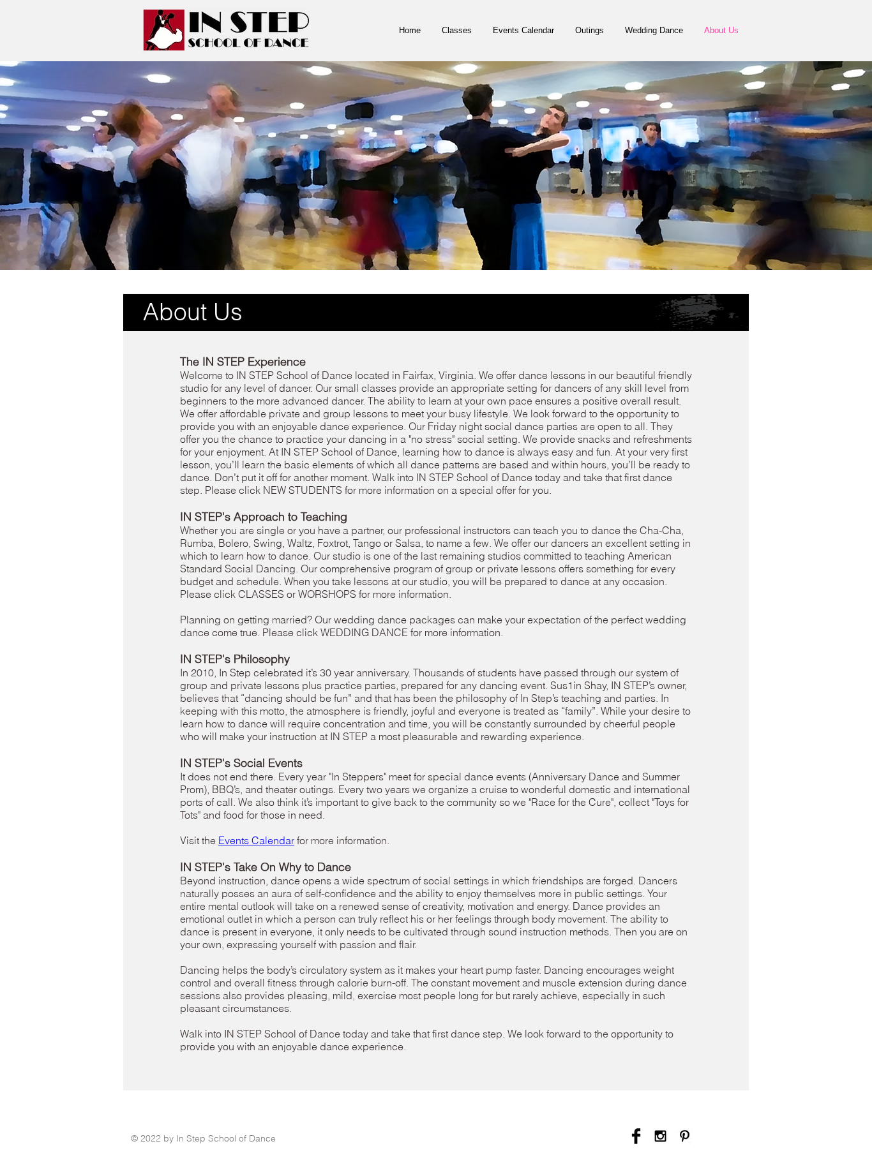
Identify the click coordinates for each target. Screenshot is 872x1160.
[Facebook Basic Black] (636, 1136)
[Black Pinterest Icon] (685, 1136)
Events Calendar (256, 840)
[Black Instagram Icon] (660, 1136)
